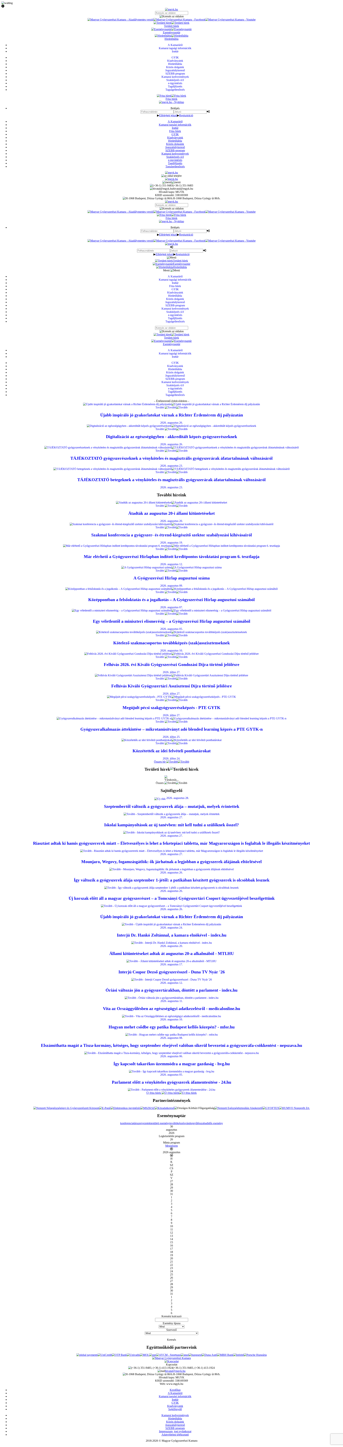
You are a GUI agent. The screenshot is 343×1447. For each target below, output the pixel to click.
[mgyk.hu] (171, 9)
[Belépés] (208, 111)
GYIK (175, 134)
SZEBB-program (175, 150)
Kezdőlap (175, 1389)
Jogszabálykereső (175, 147)
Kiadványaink (175, 137)
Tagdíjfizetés (175, 163)
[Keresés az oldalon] (171, 16)
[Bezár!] (171, 6)
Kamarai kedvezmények (175, 153)
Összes (160, 782)
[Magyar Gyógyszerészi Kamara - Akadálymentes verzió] (120, 19)
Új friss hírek (154, 1092)
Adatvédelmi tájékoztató (175, 1434)
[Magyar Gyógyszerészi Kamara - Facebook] (179, 19)
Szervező (171, 1329)
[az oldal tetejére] (171, 175)
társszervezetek (141, 1123)
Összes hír (160, 761)
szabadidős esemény (211, 1123)
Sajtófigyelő (175, 1409)
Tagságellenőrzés (175, 166)
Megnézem (171, 1145)
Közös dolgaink (175, 143)
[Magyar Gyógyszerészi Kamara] (171, 1358)
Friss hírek (175, 131)
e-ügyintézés (175, 160)
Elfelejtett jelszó (168, 115)
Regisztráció (186, 115)
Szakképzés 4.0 (175, 156)
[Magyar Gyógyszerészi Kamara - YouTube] (230, 19)
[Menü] (171, 182)
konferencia (126, 1123)
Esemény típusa (171, 1323)
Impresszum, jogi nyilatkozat (175, 1431)
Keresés (171, 1339)
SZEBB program (175, 1428)
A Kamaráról (175, 121)
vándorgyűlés (192, 1123)
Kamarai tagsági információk (175, 124)
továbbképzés (177, 1123)
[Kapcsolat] (172, 1361)
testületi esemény (160, 1123)
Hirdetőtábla (175, 140)
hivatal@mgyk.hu (175, 1370)
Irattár (175, 127)
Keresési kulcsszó (171, 1316)
